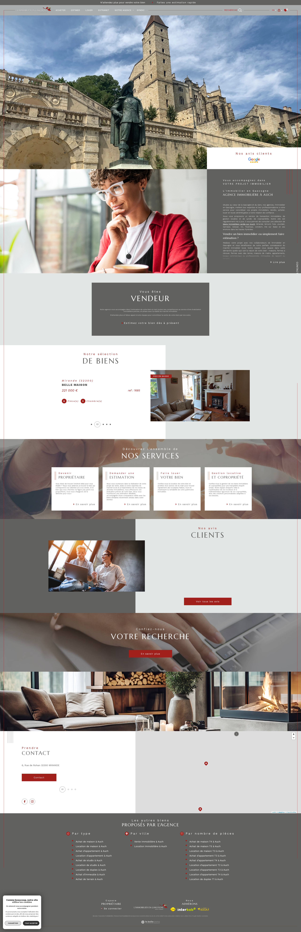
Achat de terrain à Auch (89, 879)
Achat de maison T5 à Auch (205, 846)
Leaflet (274, 812)
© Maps (281, 812)
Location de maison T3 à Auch (206, 851)
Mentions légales (167, 916)
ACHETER (60, 10)
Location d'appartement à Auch (94, 855)
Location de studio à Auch (90, 865)
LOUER (89, 10)
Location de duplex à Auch (91, 869)
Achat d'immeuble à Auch (90, 874)
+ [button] (293, 734)
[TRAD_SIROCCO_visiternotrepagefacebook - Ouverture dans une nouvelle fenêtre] (25, 801)
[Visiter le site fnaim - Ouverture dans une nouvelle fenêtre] (173, 909)
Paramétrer (13, 923)
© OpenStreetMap (291, 812)
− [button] (293, 737)
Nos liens (184, 916)
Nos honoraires (143, 916)
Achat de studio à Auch (89, 860)
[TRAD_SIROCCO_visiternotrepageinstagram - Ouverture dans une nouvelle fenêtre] (32, 801)
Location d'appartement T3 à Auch (209, 869)
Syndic (141, 10)
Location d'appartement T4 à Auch (209, 874)
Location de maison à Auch (91, 846)
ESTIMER (75, 10)
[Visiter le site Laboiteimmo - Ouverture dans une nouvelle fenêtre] (150, 925)
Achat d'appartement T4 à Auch (207, 860)
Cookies (205, 916)
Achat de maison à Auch (89, 841)
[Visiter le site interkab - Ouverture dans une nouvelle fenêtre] (187, 909)
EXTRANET (103, 10)
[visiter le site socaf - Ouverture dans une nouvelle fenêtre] (203, 909)
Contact (297, 268)
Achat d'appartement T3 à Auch (207, 855)
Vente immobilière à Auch (148, 841)
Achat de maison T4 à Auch (204, 841)
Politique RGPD (195, 916)
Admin (177, 916)
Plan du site (154, 916)
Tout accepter (31, 923)
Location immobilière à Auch (150, 846)
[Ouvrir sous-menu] (133, 10)
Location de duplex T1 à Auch (206, 879)
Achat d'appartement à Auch (92, 851)
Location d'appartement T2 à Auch (209, 865)
